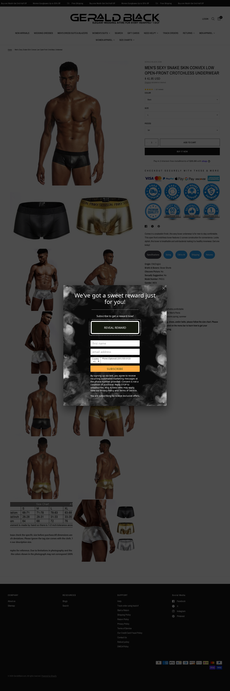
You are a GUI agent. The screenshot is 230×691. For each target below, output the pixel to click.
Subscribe (115, 369)
